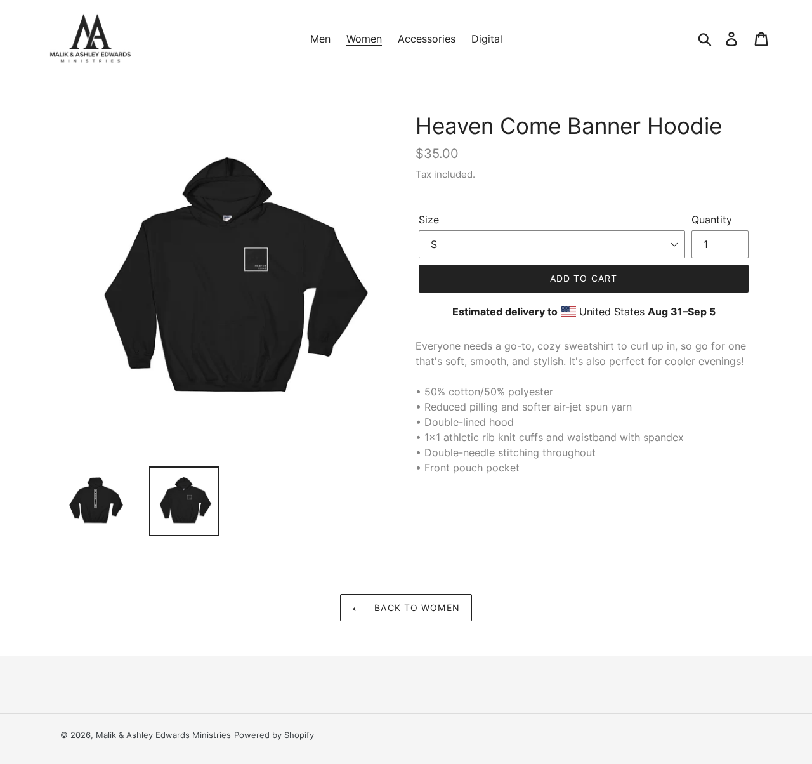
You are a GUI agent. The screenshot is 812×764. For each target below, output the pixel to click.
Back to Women (415, 607)
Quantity (711, 219)
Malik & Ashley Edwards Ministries (163, 735)
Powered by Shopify (274, 735)
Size (429, 219)
